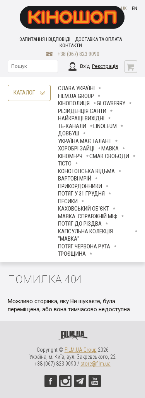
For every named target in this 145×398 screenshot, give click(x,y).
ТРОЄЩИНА (72, 253)
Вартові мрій (74, 178)
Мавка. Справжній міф (88, 216)
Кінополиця (74, 103)
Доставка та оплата (98, 39)
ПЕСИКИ (68, 201)
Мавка (110, 148)
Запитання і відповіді (44, 39)
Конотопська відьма (86, 171)
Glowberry (111, 103)
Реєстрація (105, 66)
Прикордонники (80, 186)
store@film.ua (95, 364)
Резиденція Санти (82, 111)
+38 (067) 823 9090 (78, 54)
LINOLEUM (105, 126)
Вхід (85, 66)
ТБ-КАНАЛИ (72, 126)
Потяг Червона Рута (84, 246)
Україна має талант (84, 141)
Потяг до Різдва (80, 223)
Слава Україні (76, 88)
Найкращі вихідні (81, 118)
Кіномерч (70, 156)
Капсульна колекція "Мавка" (85, 235)
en (134, 8)
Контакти (71, 45)
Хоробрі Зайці (76, 148)
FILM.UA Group (76, 96)
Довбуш (68, 133)
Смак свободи (109, 156)
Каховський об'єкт (83, 208)
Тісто (65, 163)
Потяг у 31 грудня (81, 193)
